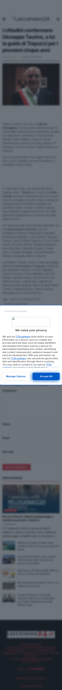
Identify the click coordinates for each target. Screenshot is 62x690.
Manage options (16, 376)
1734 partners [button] (22, 336)
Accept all (46, 376)
